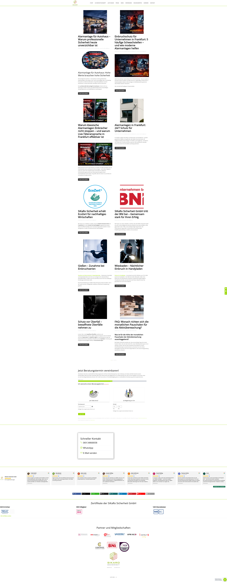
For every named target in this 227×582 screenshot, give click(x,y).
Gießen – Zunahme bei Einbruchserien (91, 267)
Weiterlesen (83, 93)
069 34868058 (90, 442)
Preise (117, 3)
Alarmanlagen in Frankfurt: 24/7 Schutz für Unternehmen (130, 128)
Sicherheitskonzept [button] (100, 3)
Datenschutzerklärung (143, 418)
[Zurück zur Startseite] (75, 3)
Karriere (146, 3)
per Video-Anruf (93, 400)
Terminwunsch (81, 404)
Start (91, 3)
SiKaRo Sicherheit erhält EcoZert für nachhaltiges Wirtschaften (92, 214)
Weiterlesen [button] (29, 483)
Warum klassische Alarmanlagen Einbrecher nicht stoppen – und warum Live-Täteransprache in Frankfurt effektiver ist (94, 131)
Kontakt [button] (152, 3)
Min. (119, 408)
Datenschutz (117, 567)
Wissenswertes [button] (138, 3)
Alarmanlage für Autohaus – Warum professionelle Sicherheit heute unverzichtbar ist (94, 41)
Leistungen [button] (111, 3)
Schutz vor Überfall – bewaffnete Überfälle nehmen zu (90, 324)
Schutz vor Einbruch (104, 48)
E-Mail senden (90, 453)
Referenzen (129, 3)
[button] (76, 494)
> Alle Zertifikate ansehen (5, 516)
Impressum (93, 420)
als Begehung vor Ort (129, 400)
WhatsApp (88, 447)
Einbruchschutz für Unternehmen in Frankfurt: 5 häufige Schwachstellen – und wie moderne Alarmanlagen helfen (131, 42)
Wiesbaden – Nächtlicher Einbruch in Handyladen (129, 267)
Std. (114, 408)
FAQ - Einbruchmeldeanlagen (129, 330)
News (122, 3)
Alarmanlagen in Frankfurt (93, 48)
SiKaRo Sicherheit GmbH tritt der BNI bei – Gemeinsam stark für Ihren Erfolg (131, 214)
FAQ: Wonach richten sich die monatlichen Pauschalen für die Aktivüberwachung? (132, 324)
